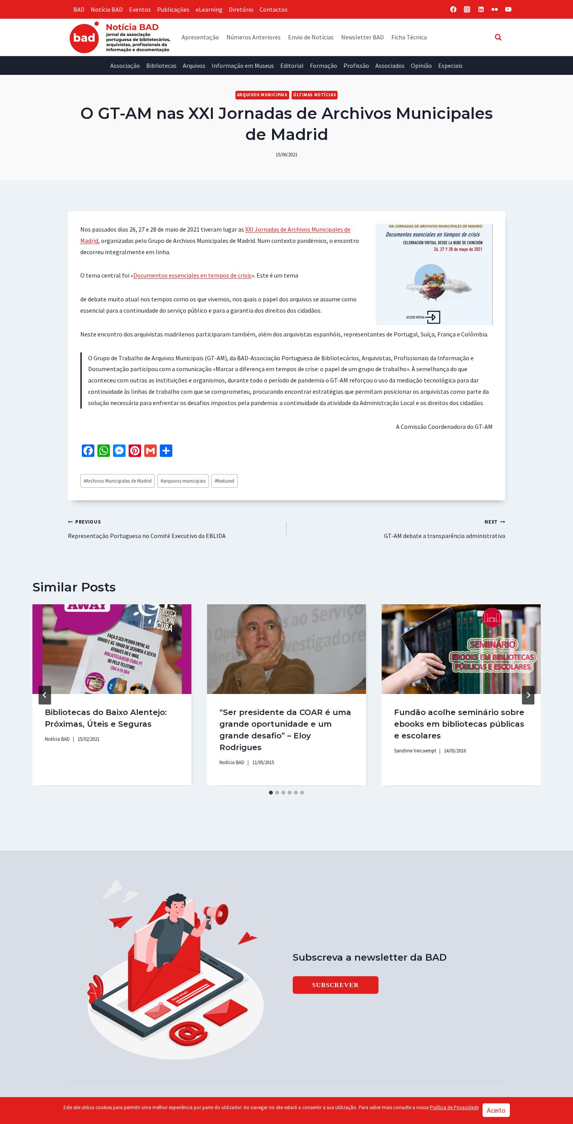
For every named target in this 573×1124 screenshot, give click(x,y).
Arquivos (194, 65)
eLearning (209, 9)
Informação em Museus (243, 65)
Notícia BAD (107, 9)
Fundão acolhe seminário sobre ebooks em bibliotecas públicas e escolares (459, 724)
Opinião (421, 65)
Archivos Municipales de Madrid (118, 481)
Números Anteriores (253, 37)
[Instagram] (467, 9)
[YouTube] (508, 9)
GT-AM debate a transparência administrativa (444, 529)
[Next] (528, 695)
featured (224, 481)
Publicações (173, 9)
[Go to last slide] (45, 695)
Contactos (274, 9)
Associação (125, 65)
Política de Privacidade (454, 1107)
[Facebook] (453, 9)
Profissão (356, 65)
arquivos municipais (183, 481)
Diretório (241, 9)
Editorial (292, 65)
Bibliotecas (161, 65)
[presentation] (111, 649)
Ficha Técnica (409, 37)
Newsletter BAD (362, 37)
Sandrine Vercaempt (415, 750)
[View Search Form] (498, 37)
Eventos (140, 9)
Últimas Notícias (314, 94)
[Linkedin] (481, 9)
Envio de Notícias (311, 37)
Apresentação (200, 37)
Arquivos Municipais (262, 94)
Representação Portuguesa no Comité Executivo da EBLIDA (147, 529)
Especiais (450, 65)
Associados (390, 65)
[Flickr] (494, 9)
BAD (79, 9)
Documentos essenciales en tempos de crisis (192, 275)
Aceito (496, 1110)
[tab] (271, 793)
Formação (323, 65)
